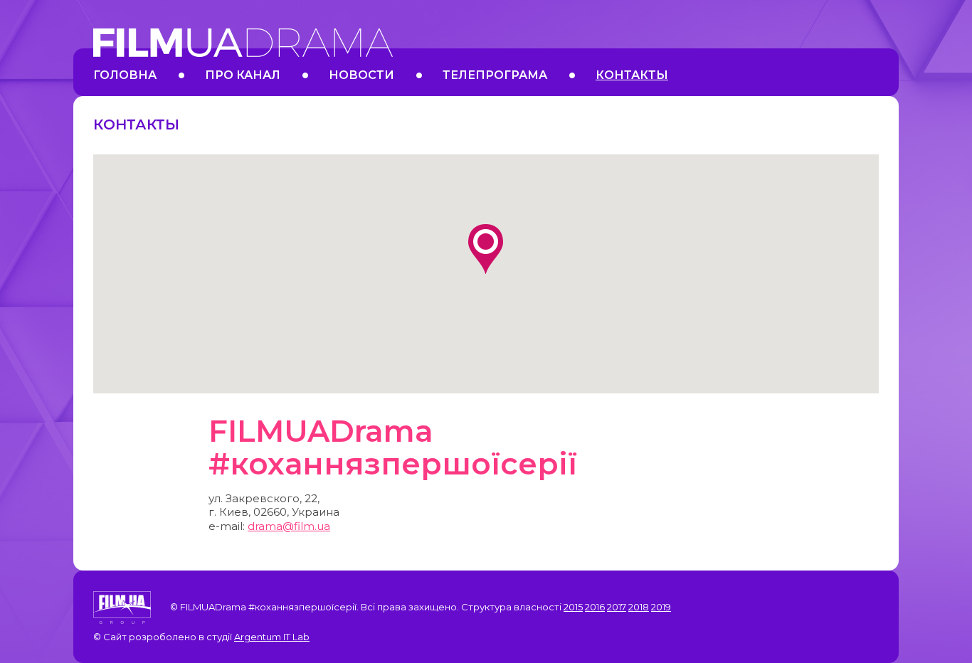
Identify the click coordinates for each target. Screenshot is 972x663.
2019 (661, 606)
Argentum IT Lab (272, 636)
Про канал (242, 75)
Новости (361, 75)
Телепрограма (495, 75)
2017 (616, 606)
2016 (595, 606)
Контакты (632, 75)
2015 (573, 606)
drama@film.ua (289, 526)
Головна (125, 75)
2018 (638, 606)
